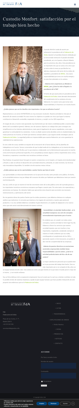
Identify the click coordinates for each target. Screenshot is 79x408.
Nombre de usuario (47, 361)
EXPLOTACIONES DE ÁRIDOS (59, 320)
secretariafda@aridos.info (11, 328)
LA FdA (58, 308)
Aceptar (41, 403)
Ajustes (65, 403)
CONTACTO (58, 343)
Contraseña (44, 371)
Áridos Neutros (59, 324)
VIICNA (58, 329)
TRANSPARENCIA (59, 314)
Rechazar (53, 403)
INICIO (59, 303)
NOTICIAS (58, 339)
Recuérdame (47, 381)
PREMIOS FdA (58, 334)
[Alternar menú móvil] (75, 4)
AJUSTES (25, 406)
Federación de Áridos (50, 96)
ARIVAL (62, 74)
